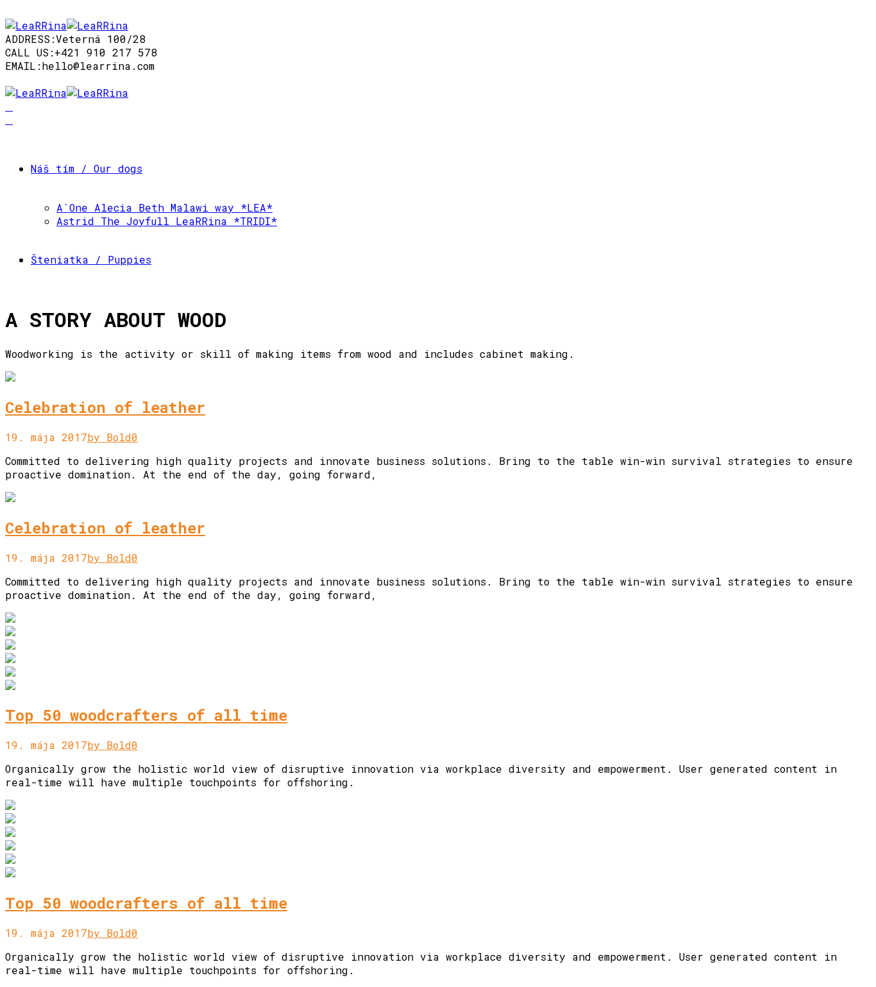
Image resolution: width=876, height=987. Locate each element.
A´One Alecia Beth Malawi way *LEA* (164, 207)
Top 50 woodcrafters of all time (146, 715)
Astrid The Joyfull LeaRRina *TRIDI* (166, 221)
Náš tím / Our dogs (86, 168)
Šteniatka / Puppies (91, 259)
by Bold (109, 437)
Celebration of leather (105, 407)
